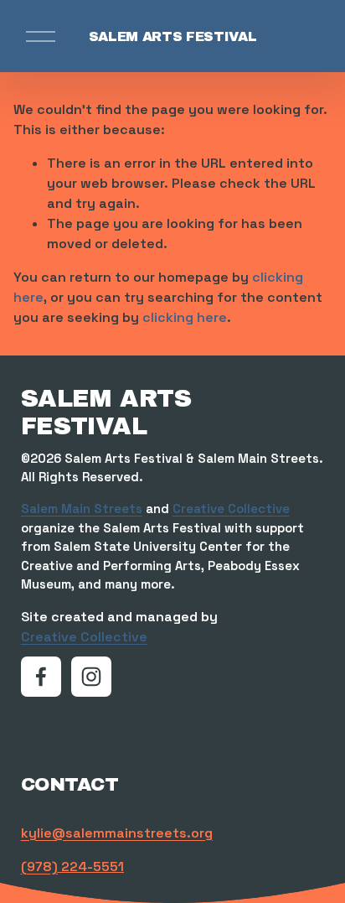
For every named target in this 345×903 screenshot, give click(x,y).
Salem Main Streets (81, 508)
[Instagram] (91, 676)
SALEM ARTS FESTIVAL (173, 36)
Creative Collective (231, 508)
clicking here (184, 317)
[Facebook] (41, 676)
